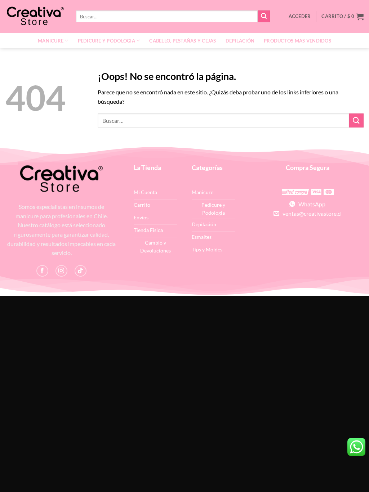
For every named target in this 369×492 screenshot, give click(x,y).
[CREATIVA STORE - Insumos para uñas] (35, 16)
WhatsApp (310, 204)
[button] (342, 16)
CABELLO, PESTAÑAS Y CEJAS (182, 41)
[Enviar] (264, 16)
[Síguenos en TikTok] (80, 271)
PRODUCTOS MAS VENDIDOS (297, 41)
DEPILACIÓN (240, 41)
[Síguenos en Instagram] (61, 271)
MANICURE (50, 41)
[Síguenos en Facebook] (42, 271)
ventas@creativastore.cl (310, 213)
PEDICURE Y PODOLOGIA (106, 41)
